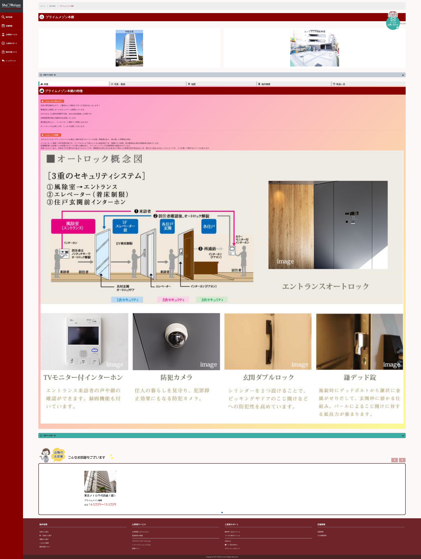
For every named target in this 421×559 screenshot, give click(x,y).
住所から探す (44, 532)
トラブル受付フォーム (232, 535)
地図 (193, 84)
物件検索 (9, 17)
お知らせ (228, 541)
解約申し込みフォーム (232, 532)
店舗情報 (9, 26)
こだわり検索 (44, 543)
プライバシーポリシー (232, 548)
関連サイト (136, 548)
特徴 (46, 84)
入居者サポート (11, 43)
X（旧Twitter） (233, 545)
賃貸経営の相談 (137, 535)
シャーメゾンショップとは (141, 545)
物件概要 (266, 84)
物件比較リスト (11, 52)
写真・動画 (119, 84)
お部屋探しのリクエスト (140, 532)
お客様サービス (11, 34)
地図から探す (44, 539)
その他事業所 (322, 535)
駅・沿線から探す (45, 535)
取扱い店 (340, 84)
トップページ (11, 61)
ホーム (42, 6)
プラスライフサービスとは (141, 541)
